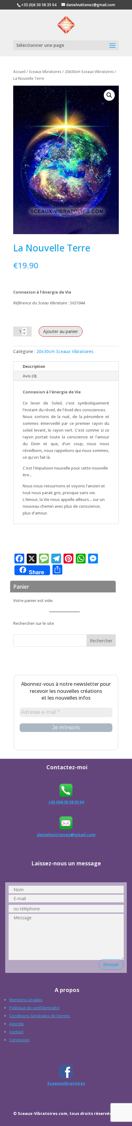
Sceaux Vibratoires (45, 71)
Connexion (19, 1040)
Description (34, 366)
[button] (109, 95)
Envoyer (111, 964)
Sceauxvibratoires (66, 1083)
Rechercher (101, 641)
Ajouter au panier (60, 331)
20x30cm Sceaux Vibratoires (89, 71)
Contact (16, 1032)
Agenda (16, 1023)
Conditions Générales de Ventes (39, 1015)
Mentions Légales (25, 999)
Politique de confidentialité (34, 1007)
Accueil (19, 71)
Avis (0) (30, 376)
